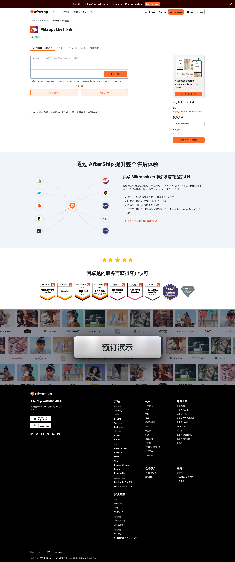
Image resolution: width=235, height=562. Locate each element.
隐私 (32, 552)
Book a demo (176, 12)
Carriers (45, 21)
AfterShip (34, 21)
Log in (152, 12)
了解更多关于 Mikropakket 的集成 (141, 220)
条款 (40, 552)
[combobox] (189, 124)
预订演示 (117, 347)
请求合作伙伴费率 (188, 140)
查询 (118, 73)
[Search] (145, 12)
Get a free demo (188, 94)
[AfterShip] (40, 12)
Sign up (162, 12)
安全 (49, 552)
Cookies (58, 552)
